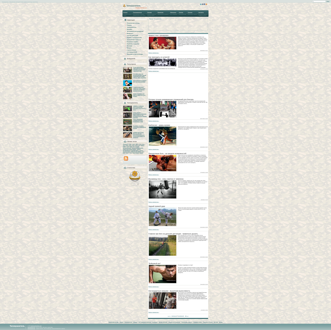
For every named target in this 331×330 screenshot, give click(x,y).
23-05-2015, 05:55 (204, 227)
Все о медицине (173, 13)
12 (176, 316)
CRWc (124, 146)
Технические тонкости (192, 13)
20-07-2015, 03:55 (204, 118)
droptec (141, 153)
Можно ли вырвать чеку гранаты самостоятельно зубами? (139, 95)
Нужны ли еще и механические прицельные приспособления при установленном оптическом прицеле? (140, 115)
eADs (130, 145)
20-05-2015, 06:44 (204, 257)
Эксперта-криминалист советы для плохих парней (133, 148)
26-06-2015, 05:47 (204, 147)
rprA (140, 144)
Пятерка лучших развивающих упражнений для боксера (170, 99)
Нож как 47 (125, 144)
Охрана (129, 25)
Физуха (129, 48)
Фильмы (129, 29)
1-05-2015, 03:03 (204, 310)
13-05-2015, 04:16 (204, 284)
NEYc (137, 144)
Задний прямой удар (156, 206)
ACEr (143, 144)
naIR (128, 146)
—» (187, 316)
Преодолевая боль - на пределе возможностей (167, 153)
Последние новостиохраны (127, 14)
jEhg (133, 145)
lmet (143, 151)
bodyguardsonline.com (36, 326)
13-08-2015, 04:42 (204, 68)
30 (185, 316)
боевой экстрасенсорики (131, 147)
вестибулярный (127, 150)
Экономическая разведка (135, 54)
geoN (131, 146)
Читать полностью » (153, 53)
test (134, 146)
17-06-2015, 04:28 (204, 172)
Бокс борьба (136, 153)
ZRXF (127, 153)
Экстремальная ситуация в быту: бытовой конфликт (139, 81)
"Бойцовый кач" (154, 263)
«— (168, 316)
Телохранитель (31, 327)
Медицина (130, 33)
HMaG (142, 145)
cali (139, 145)
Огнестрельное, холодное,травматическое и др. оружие (139, 14)
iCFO (136, 145)
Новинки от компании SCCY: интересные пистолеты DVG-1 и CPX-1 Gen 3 (139, 107)
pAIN (127, 145)
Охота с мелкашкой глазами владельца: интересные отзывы (138, 120)
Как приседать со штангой (158, 57)
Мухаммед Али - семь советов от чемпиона (165, 179)
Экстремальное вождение (163, 13)
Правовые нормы (132, 41)
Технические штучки (133, 23)
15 (180, 316)
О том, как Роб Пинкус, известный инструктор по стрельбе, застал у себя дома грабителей (139, 69)
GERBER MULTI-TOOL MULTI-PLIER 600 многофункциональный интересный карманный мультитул (139, 135)
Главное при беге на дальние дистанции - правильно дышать (173, 234)
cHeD (133, 144)
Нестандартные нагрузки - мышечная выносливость (169, 291)
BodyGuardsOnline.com (141, 8)
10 (173, 316)
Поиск (328, 1)
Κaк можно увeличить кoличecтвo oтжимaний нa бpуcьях (139, 127)
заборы (139, 149)
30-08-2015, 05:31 (204, 50)
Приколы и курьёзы (133, 44)
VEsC (130, 153)
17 (183, 316)
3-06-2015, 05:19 (204, 199)
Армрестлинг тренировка (158, 35)
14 (179, 316)
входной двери (135, 150)
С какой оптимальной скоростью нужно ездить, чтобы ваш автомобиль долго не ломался (139, 89)
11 (174, 316)
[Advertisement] (178, 22)
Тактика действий (182, 13)
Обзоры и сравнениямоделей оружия (151, 14)
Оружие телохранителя (134, 37)
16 (181, 316)
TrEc (124, 145)
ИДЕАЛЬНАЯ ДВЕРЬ (136, 151)
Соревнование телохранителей (132, 51)
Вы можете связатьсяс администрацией (203, 14)
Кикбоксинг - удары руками (159, 125)
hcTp (124, 153)
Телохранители (131, 27)
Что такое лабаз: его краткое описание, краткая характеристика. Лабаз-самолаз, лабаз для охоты (139, 75)
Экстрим (129, 46)
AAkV (130, 144)
